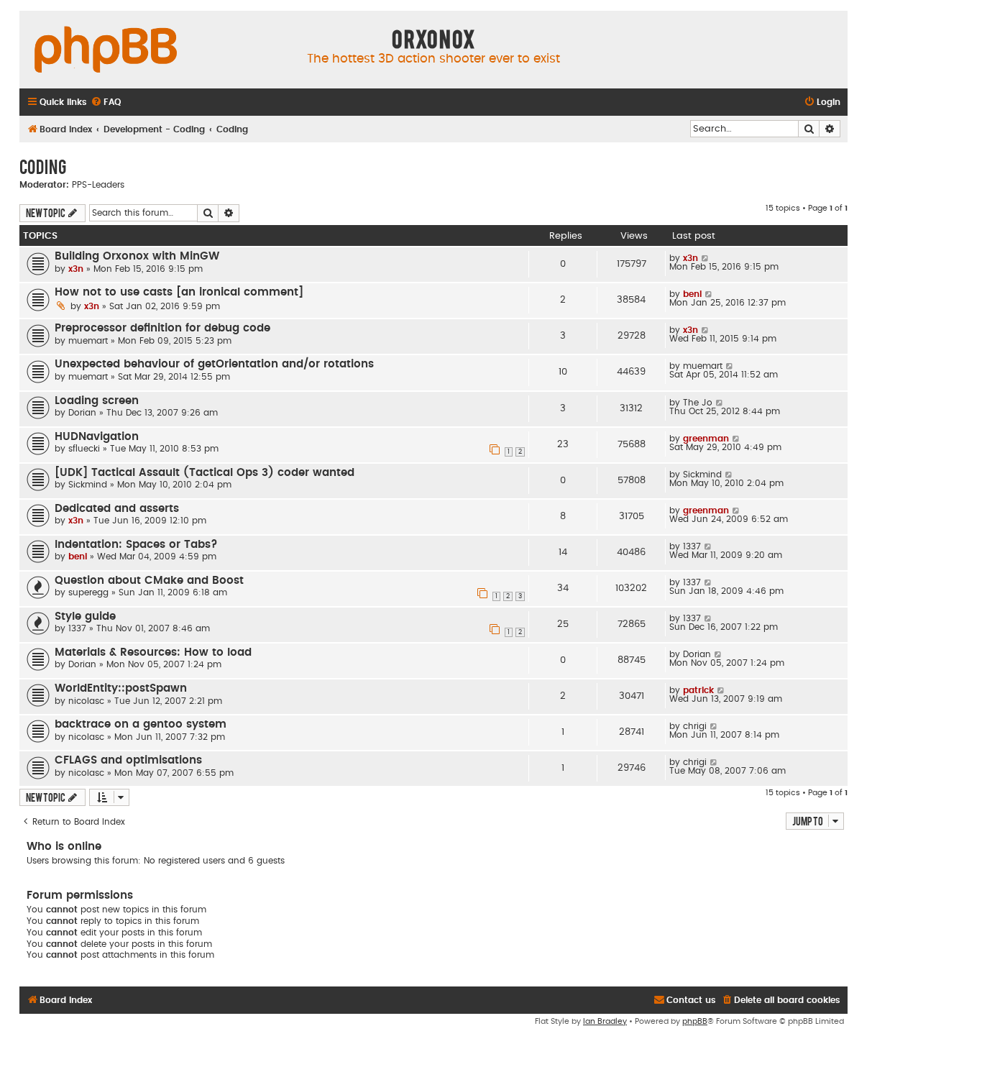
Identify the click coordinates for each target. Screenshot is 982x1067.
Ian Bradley (605, 1021)
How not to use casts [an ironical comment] (179, 292)
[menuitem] (106, 102)
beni (692, 294)
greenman (706, 438)
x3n (75, 269)
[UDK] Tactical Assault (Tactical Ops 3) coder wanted (204, 472)
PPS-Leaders (98, 184)
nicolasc (86, 701)
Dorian (82, 412)
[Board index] (105, 50)
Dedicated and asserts (117, 508)
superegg (88, 592)
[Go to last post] (705, 258)
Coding (42, 166)
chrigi (695, 726)
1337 (692, 546)
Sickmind (87, 484)
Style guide (85, 616)
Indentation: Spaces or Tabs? (136, 544)
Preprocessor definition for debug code (162, 328)
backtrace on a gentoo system (140, 724)
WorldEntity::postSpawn (121, 688)
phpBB (694, 1021)
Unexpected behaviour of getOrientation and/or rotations (214, 364)
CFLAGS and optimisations (128, 760)
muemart (88, 340)
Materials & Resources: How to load (153, 652)
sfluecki (84, 448)
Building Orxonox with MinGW (137, 256)
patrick (698, 690)
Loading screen (97, 400)
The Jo (697, 402)
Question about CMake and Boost (149, 580)
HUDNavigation (97, 436)
